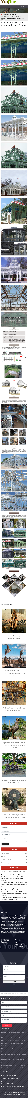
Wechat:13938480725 (8, 1083)
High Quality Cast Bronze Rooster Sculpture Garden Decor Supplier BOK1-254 (14, 745)
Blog (8, 14)
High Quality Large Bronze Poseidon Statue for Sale (14, 882)
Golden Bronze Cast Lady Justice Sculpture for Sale (14, 888)
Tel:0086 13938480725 (8, 1081)
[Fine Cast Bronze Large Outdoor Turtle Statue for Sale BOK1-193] (14, 799)
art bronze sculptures (11, 993)
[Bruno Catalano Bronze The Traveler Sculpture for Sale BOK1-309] (14, 655)
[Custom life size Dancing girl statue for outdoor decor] (14, 621)
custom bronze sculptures (12, 995)
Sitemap (23, 1094)
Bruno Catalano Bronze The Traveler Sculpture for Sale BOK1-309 (14, 673)
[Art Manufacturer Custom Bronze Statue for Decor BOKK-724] (14, 693)
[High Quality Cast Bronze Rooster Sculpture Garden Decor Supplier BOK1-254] (14, 727)
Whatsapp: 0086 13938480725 (10, 1078)
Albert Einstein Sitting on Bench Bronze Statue (12, 876)
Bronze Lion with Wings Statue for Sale (10, 874)
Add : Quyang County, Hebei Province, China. (13, 1086)
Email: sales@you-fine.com (9, 1075)
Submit (14, 981)
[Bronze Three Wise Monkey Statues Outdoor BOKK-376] (14, 765)
